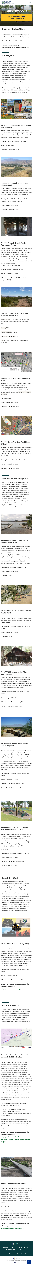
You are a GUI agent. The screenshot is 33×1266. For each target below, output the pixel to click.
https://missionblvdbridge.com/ (13, 1228)
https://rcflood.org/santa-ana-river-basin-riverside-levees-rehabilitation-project (15, 1139)
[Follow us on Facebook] (17, 1253)
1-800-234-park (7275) (23, 1248)
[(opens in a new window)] (16, 1258)
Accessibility (16, 1262)
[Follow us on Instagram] (25, 1253)
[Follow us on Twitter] (21, 1253)
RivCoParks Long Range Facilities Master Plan (16, 17)
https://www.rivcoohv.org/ (11, 989)
